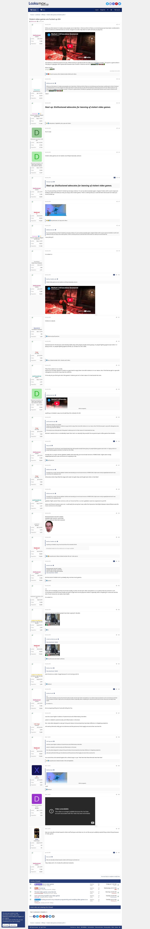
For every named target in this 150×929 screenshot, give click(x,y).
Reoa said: (48, 857)
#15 (119, 417)
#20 (119, 537)
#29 (119, 765)
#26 (119, 689)
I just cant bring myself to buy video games (47, 896)
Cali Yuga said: (49, 741)
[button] (37, 10)
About (78, 927)
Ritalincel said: (49, 668)
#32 (119, 852)
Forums (34, 10)
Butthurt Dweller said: (51, 279)
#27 (119, 713)
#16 (119, 441)
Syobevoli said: (49, 693)
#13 (119, 365)
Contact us (73, 927)
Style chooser (34, 927)
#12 (119, 341)
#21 (119, 561)
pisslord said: (49, 565)
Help (112, 927)
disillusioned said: (50, 83)
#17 (119, 465)
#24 (119, 635)
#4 (119, 128)
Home (116, 927)
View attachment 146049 (52, 671)
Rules (43, 10)
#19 (119, 513)
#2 (119, 79)
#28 (119, 737)
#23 (119, 609)
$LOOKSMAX (84, 927)
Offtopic (48, 885)
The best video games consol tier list (45, 892)
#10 (119, 274)
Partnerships (91, 927)
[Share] (117, 24)
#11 (119, 317)
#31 (119, 828)
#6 (119, 177)
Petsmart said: (49, 181)
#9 (119, 251)
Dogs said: (48, 445)
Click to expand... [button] (82, 408)
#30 (119, 794)
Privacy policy (107, 927)
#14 (119, 389)
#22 (119, 585)
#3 (119, 103)
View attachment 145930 (52, 572)
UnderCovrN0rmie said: (51, 639)
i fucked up (42, 888)
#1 (119, 24)
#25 (119, 663)
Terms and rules (99, 927)
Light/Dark (43, 927)
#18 (119, 489)
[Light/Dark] (111, 10)
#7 (119, 201)
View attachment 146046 (52, 642)
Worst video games (48, 884)
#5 (119, 152)
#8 (119, 225)
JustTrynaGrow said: (51, 421)
